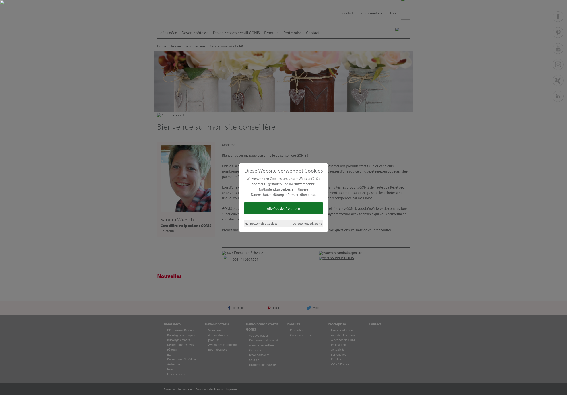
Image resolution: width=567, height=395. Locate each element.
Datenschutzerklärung (307, 223)
